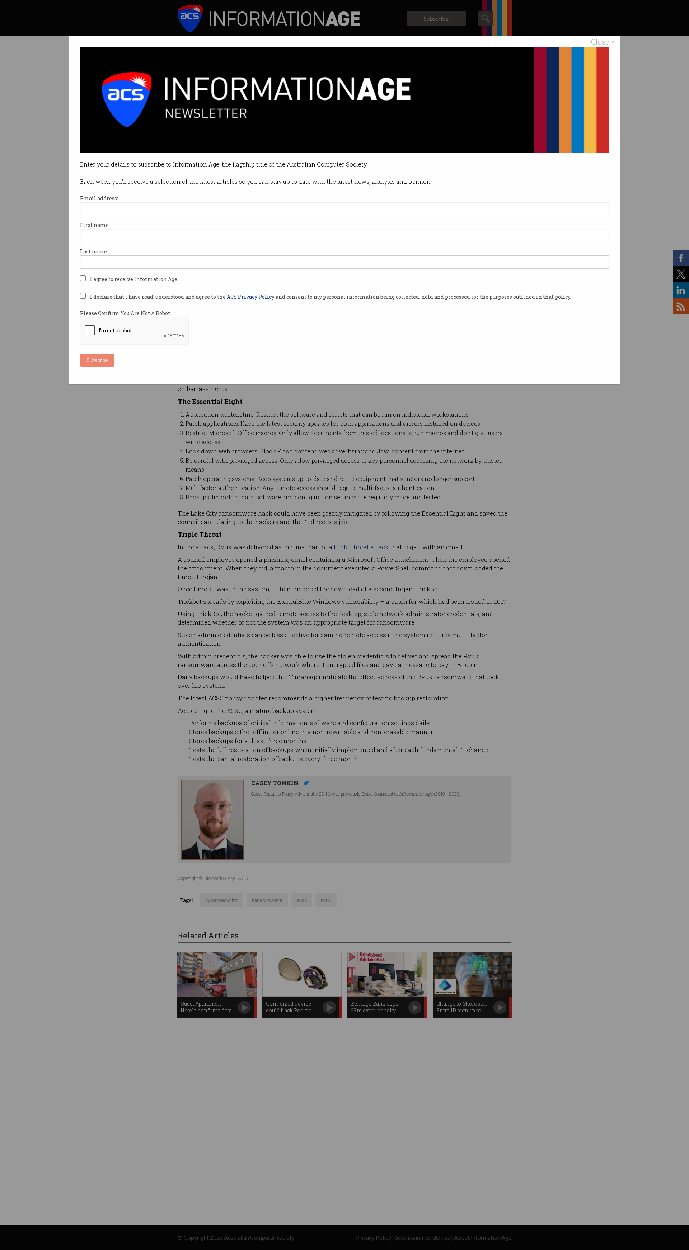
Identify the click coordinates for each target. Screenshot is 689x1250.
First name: (95, 224)
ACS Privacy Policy (251, 296)
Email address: (99, 198)
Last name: (94, 251)
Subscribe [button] (97, 359)
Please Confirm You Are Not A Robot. (125, 313)
